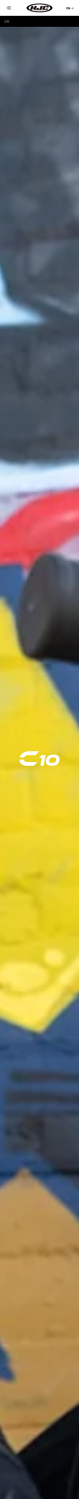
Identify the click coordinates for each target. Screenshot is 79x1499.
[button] (8, 8)
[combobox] (70, 8)
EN (68, 8)
